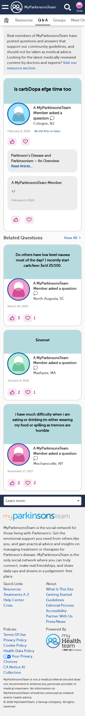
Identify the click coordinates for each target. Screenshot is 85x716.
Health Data (26, 121)
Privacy (46, 121)
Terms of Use (57, 108)
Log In (59, 134)
